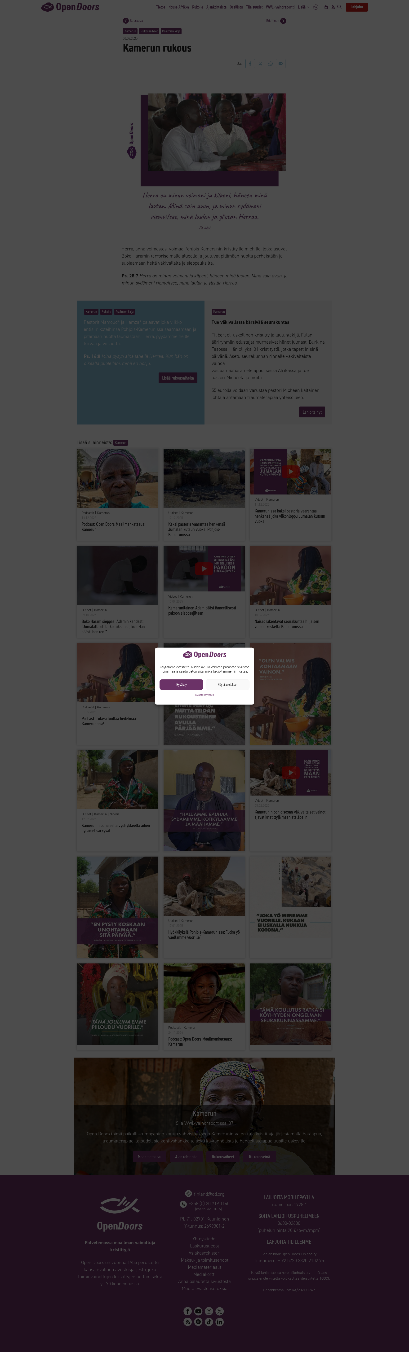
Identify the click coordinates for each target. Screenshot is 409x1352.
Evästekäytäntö (204, 694)
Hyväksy (181, 684)
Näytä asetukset (227, 684)
